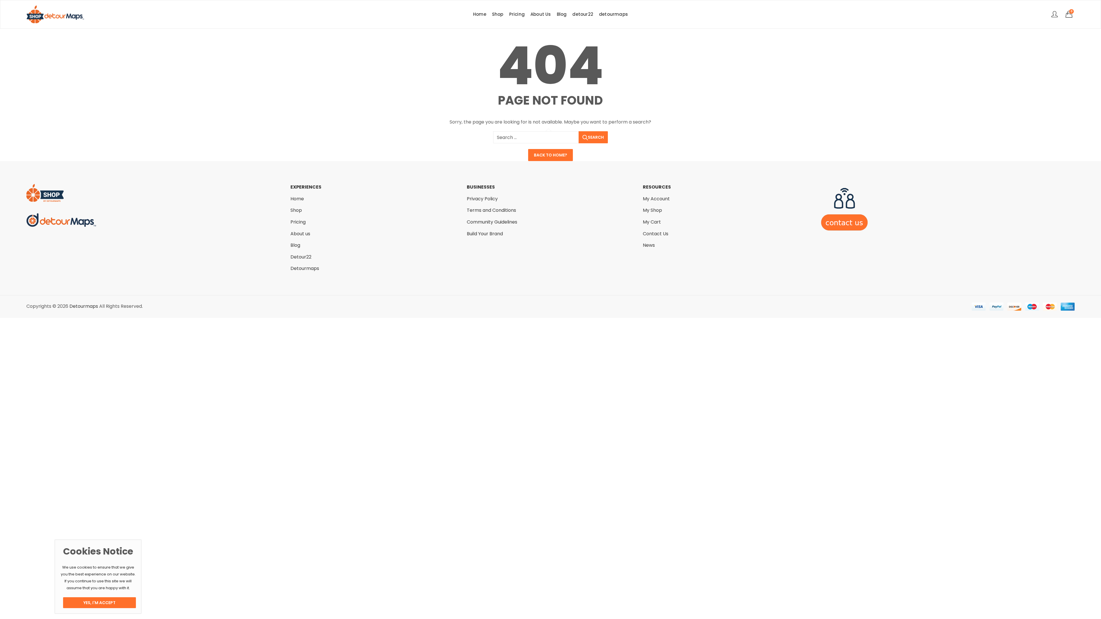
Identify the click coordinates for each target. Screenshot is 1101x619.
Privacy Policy (482, 198)
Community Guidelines (492, 222)
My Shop (652, 210)
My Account (656, 198)
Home (297, 198)
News (649, 245)
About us (300, 233)
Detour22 (300, 257)
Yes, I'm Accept (99, 603)
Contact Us (655, 233)
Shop (296, 210)
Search (596, 137)
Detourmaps (304, 268)
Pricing (298, 222)
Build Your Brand (485, 233)
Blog (295, 245)
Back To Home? (550, 155)
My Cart (652, 222)
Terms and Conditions (491, 210)
